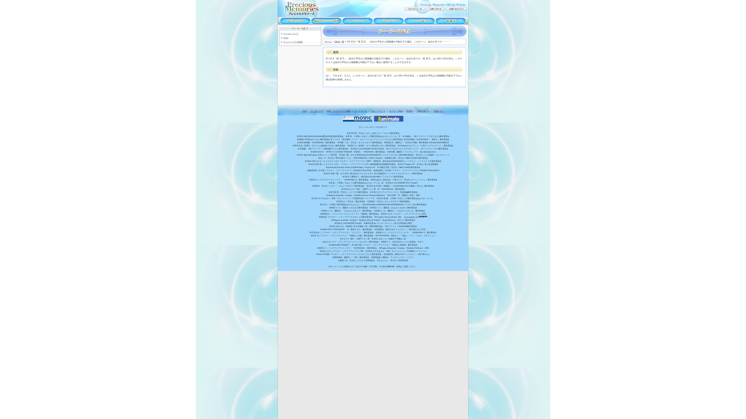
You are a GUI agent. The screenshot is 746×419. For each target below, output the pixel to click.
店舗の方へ (438, 111)
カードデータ (357, 21)
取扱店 (451, 21)
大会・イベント (388, 21)
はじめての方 (294, 21)
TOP (304, 111)
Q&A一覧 (339, 41)
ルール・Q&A (396, 111)
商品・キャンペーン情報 (326, 21)
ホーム (328, 41)
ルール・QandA (419, 21)
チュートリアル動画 (293, 42)
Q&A (285, 38)
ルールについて (290, 33)
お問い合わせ (423, 111)
